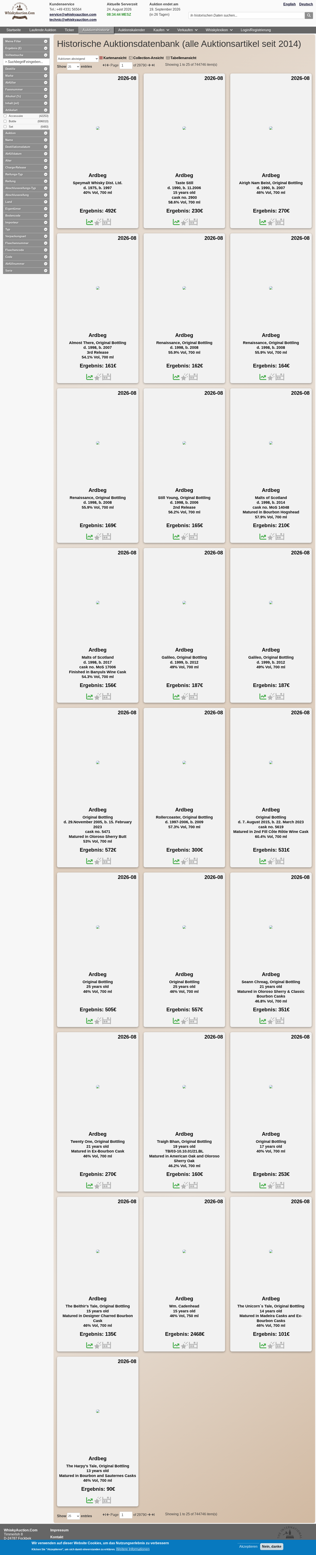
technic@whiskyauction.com (73, 19)
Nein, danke (271, 1546)
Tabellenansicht (183, 58)
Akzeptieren (248, 1546)
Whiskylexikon (217, 30)
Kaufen (158, 30)
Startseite (13, 30)
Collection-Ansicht (148, 58)
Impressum (59, 1530)
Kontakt (56, 1537)
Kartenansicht (114, 58)
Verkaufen (185, 30)
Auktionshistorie (96, 30)
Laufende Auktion (42, 30)
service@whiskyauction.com (72, 14)
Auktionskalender (131, 30)
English (289, 4)
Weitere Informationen (133, 1549)
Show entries (74, 66)
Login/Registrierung (256, 30)
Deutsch (306, 4)
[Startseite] (21, 11)
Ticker (69, 30)
